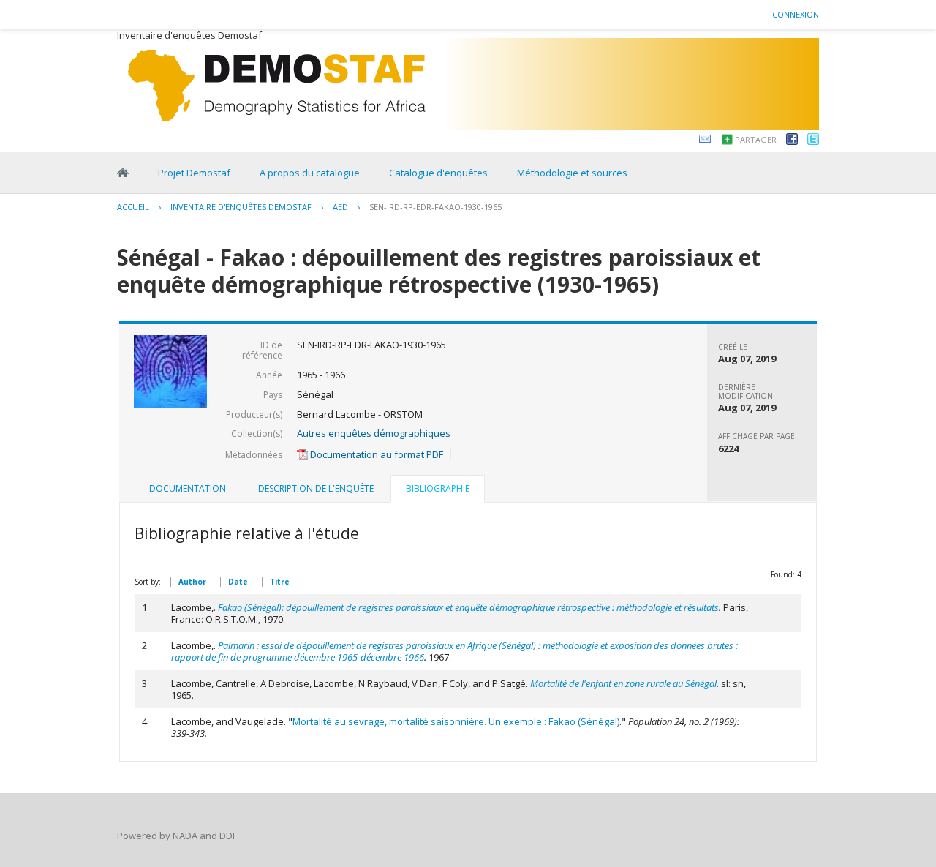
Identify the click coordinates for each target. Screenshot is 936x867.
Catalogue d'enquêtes (438, 172)
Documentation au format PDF (375, 454)
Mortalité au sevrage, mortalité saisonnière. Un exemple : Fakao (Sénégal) (455, 721)
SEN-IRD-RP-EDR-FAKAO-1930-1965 (435, 206)
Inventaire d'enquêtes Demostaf (241, 206)
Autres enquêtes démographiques (373, 433)
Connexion (795, 14)
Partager (756, 139)
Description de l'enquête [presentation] (316, 488)
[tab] (187, 489)
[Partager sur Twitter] (813, 141)
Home (123, 173)
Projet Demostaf (194, 172)
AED (340, 206)
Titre (280, 581)
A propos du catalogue (310, 172)
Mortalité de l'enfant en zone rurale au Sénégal (623, 683)
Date (238, 581)
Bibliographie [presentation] (437, 488)
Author (192, 581)
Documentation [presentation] (187, 488)
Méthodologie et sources (572, 172)
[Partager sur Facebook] (792, 141)
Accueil (133, 206)
